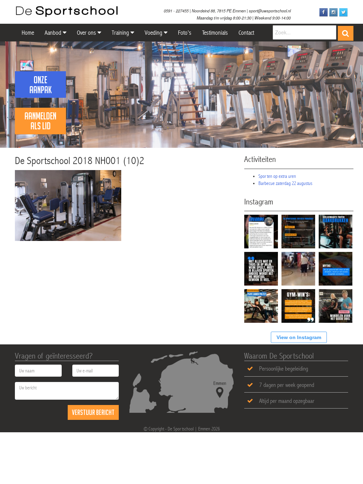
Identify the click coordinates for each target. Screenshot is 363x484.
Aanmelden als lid (40, 120)
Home (27, 32)
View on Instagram (299, 337)
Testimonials (215, 32)
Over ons (87, 32)
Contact (246, 32)
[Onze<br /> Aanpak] (40, 68)
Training (121, 32)
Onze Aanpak (40, 84)
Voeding (154, 32)
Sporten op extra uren (277, 176)
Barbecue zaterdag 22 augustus (285, 183)
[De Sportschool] (67, 11)
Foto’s (184, 32)
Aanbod (54, 32)
